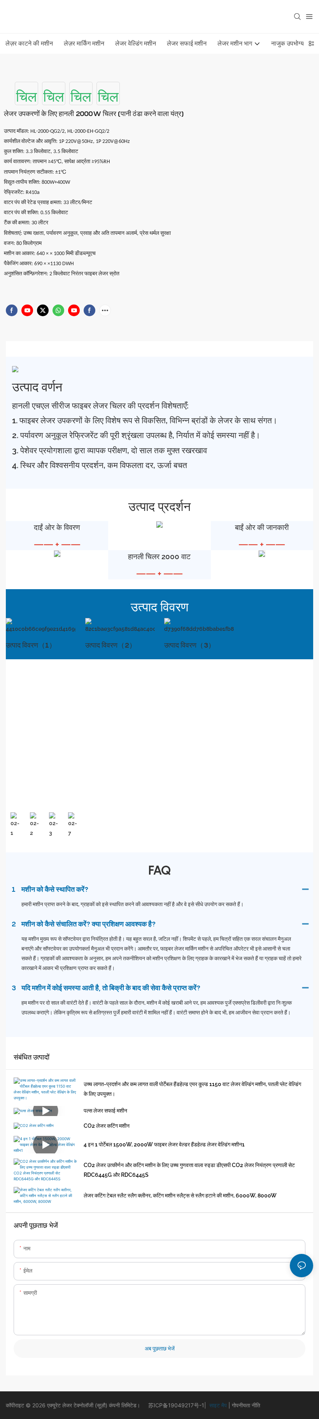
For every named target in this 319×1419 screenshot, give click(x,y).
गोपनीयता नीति (245, 1405)
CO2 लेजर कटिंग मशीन (107, 1126)
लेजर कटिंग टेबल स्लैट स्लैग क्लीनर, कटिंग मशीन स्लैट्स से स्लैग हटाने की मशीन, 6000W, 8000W (180, 1195)
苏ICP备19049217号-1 (176, 1405)
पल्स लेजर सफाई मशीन (105, 1110)
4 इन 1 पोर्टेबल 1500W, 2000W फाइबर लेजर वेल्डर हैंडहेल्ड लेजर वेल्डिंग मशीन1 (164, 1144)
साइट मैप (217, 1405)
